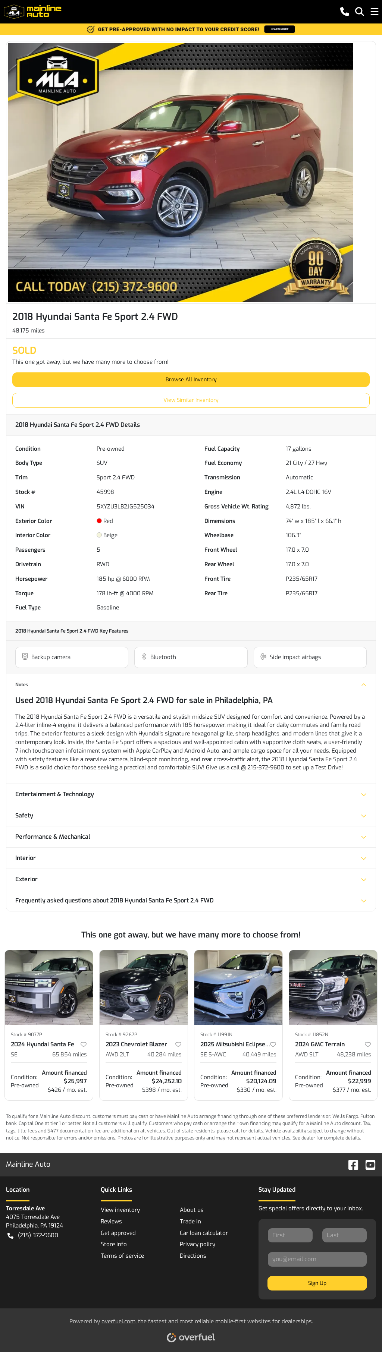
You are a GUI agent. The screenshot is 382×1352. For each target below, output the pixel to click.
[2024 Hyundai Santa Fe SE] (49, 987)
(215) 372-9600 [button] (38, 1235)
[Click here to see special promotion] (191, 29)
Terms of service (122, 1256)
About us (192, 1210)
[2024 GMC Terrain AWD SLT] (333, 987)
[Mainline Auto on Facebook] (350, 1164)
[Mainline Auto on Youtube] (367, 1164)
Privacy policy (197, 1244)
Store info (114, 1244)
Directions (193, 1256)
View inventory (120, 1210)
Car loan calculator (204, 1233)
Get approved (118, 1233)
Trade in (190, 1221)
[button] (344, 11)
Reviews (111, 1221)
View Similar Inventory (191, 400)
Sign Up (317, 1283)
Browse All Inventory (191, 379)
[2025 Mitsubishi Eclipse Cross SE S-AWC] (238, 987)
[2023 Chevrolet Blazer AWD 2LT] (144, 987)
